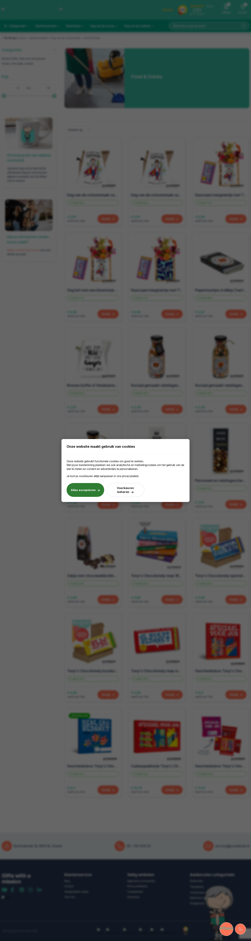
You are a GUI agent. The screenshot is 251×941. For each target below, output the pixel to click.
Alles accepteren (83, 490)
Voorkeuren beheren (125, 489)
